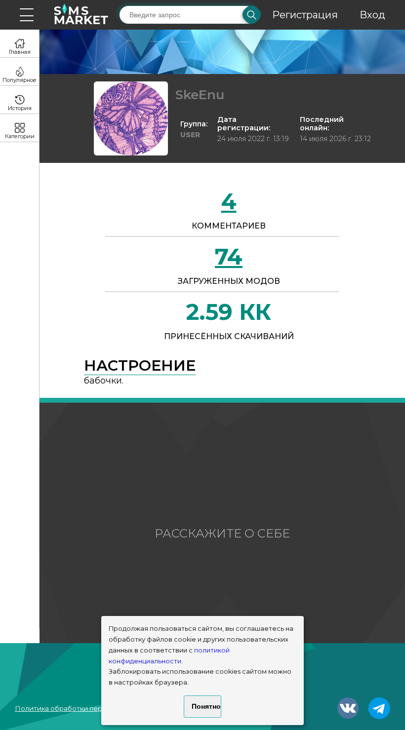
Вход (372, 15)
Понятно (206, 706)
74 (229, 256)
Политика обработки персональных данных (89, 708)
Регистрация (305, 15)
